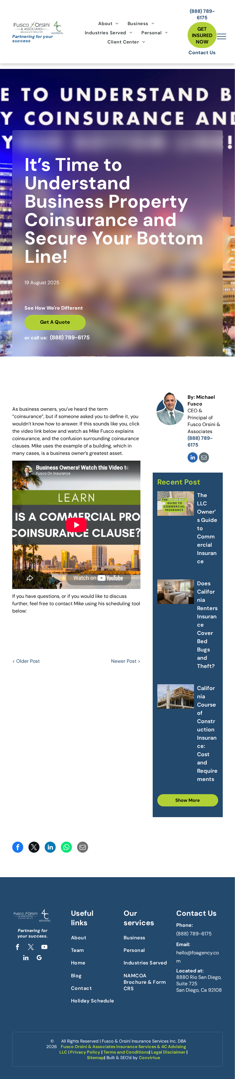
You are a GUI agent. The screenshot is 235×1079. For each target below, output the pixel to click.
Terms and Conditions (126, 1052)
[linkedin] (193, 458)
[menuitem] (108, 23)
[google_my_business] (39, 958)
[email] (204, 458)
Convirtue (149, 1057)
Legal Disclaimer (168, 1052)
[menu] (221, 36)
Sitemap (95, 1057)
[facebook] (17, 947)
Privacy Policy (85, 1052)
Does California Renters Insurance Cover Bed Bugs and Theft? (207, 625)
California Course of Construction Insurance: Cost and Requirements (207, 734)
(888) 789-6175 (194, 933)
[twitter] (30, 947)
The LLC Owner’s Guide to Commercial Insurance (207, 528)
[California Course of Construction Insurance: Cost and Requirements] (175, 696)
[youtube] (44, 947)
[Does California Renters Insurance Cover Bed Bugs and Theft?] (175, 591)
